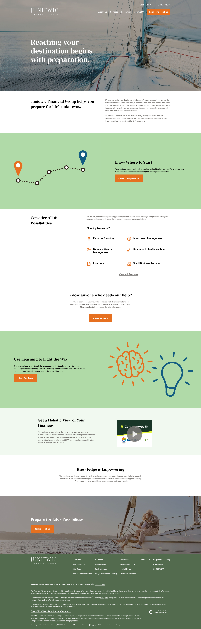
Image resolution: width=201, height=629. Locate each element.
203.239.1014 (164, 4)
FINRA (102, 598)
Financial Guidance (127, 564)
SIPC (106, 598)
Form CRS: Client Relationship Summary (51, 611)
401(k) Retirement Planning (106, 573)
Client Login (145, 4)
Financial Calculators (128, 573)
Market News (125, 569)
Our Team (77, 569)
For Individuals (101, 564)
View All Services (128, 274)
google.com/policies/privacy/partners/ (105, 618)
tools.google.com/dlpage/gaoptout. (65, 621)
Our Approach (79, 564)
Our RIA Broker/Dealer (82, 573)
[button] (102, 12)
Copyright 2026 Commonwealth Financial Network (70, 625)
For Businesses (101, 569)
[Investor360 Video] (134, 446)
